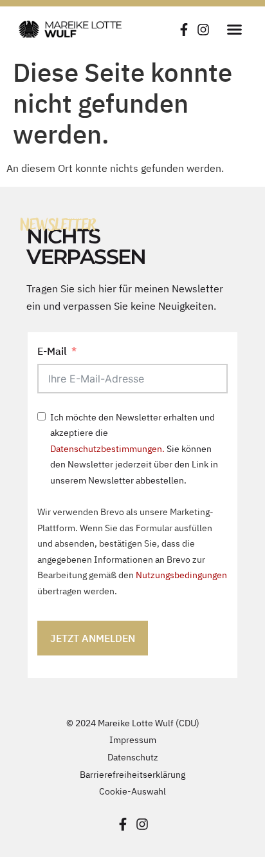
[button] (235, 29)
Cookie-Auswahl (132, 791)
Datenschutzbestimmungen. (107, 448)
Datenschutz (132, 757)
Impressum (132, 739)
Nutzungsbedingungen (181, 575)
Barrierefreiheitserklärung (132, 774)
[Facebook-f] (184, 29)
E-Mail (52, 350)
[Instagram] (203, 29)
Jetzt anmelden (92, 638)
